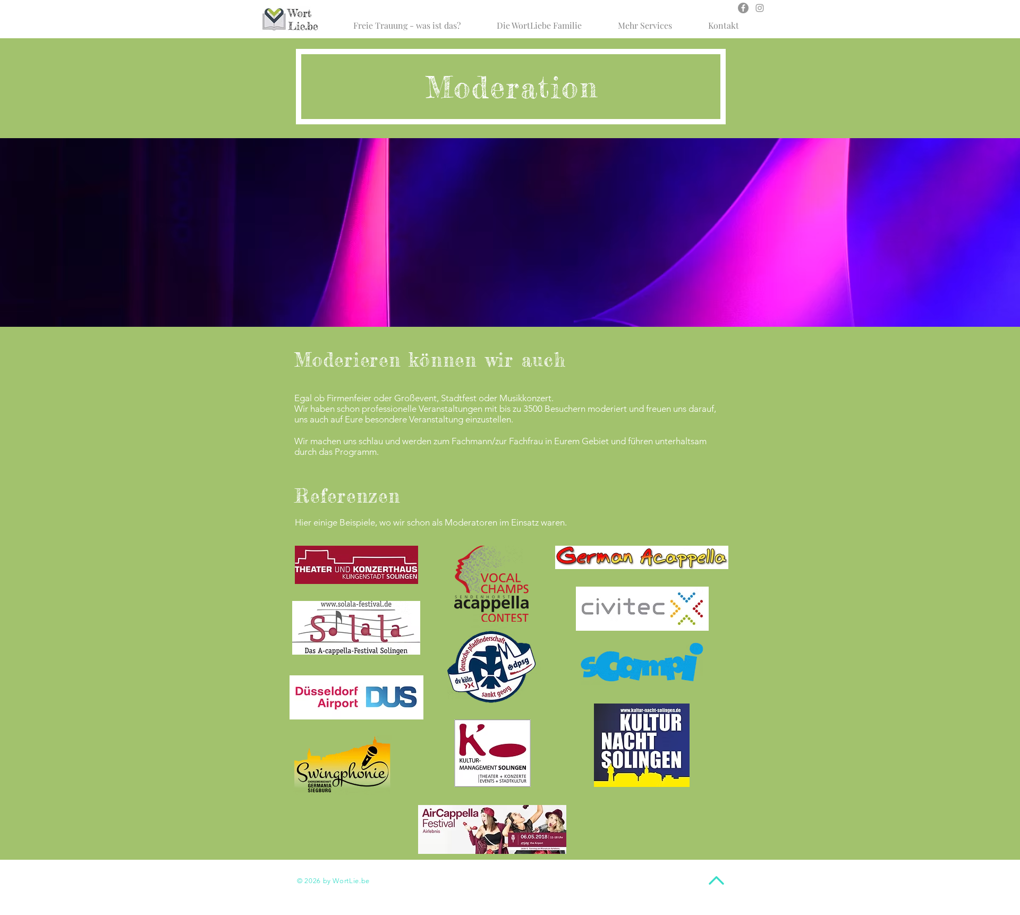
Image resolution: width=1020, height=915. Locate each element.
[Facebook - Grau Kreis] (743, 8)
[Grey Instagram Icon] (759, 8)
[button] (539, 20)
